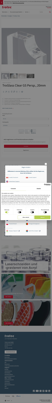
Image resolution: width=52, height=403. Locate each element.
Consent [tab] (13, 188)
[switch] (19, 212)
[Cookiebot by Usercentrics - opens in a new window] (45, 185)
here (14, 205)
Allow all (42, 217)
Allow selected (26, 217)
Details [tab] (39, 188)
